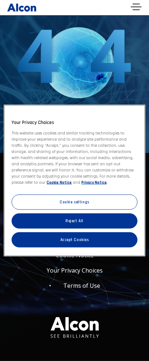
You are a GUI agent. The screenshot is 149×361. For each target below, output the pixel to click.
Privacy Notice (94, 182)
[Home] (21, 7)
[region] (74, 181)
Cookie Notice (59, 182)
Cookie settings (74, 202)
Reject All (74, 221)
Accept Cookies (74, 239)
